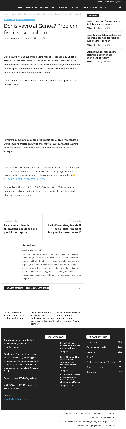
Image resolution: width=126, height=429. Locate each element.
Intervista (90, 352)
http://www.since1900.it (31, 250)
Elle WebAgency (11, 388)
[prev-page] (75, 288)
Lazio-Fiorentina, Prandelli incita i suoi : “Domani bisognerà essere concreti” (64, 229)
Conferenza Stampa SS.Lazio (100, 362)
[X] (14, 47)
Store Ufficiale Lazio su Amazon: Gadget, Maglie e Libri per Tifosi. (86, 421)
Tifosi (103, 7)
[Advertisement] (42, 113)
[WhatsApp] (30, 47)
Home (19, 7)
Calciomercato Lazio (32, 14)
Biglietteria (91, 372)
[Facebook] (7, 47)
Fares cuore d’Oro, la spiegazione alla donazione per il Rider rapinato (20, 229)
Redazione (11, 38)
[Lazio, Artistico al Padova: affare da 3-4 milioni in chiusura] (16, 301)
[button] (120, 7)
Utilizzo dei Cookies (82, 413)
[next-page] (79, 288)
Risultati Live (110, 425)
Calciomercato (47, 7)
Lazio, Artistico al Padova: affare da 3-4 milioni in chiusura (15, 315)
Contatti (110, 413)
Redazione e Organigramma (89, 425)
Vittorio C (91, 28)
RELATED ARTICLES (15, 288)
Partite (74, 7)
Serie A (89, 357)
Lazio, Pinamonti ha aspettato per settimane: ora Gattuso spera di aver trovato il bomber (42, 318)
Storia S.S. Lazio (94, 367)
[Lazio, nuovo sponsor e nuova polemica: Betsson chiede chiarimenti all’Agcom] (69, 301)
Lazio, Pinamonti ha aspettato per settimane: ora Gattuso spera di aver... (69, 362)
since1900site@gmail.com (25, 378)
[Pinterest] (22, 47)
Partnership (99, 413)
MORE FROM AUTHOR (37, 288)
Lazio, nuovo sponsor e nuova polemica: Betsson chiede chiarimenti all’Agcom (68, 316)
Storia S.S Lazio (89, 7)
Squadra (63, 7)
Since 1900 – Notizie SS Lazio (102, 417)
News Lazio (31, 7)
